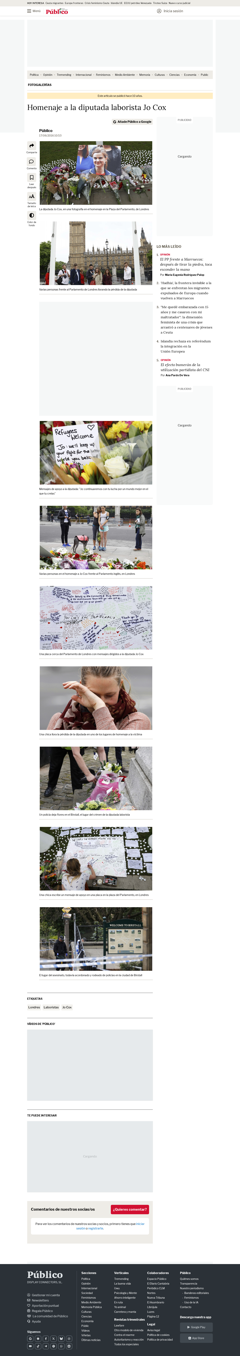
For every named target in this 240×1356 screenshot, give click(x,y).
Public (204, 74)
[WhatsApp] (61, 1346)
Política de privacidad (160, 1339)
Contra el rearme (124, 1334)
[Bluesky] (61, 1339)
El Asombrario (155, 1302)
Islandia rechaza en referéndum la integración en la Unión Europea (186, 346)
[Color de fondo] (31, 215)
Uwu (117, 1288)
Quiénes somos (189, 1278)
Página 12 (153, 1316)
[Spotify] (53, 1346)
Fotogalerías (40, 85)
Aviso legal (153, 1330)
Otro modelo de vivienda (128, 1330)
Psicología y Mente (125, 1293)
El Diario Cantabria (158, 1283)
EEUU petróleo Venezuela (138, 3)
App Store (198, 1338)
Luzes (150, 1311)
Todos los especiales (126, 1344)
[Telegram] (46, 1346)
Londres (34, 1007)
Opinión (47, 74)
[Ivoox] (69, 1346)
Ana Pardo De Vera (177, 375)
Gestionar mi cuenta (45, 1295)
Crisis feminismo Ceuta (97, 3)
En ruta (118, 1302)
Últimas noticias (90, 1340)
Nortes (151, 1293)
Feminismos (103, 74)
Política (34, 74)
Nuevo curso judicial (179, 3)
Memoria (144, 74)
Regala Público (42, 1311)
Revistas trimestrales (129, 1319)
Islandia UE (117, 3)
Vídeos (85, 1330)
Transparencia (188, 1283)
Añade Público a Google (134, 122)
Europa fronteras (74, 3)
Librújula (152, 1307)
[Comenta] (31, 161)
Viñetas (86, 1335)
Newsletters (40, 1300)
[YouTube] (30, 1346)
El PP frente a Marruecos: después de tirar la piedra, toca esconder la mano (186, 264)
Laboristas (51, 1007)
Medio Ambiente (125, 74)
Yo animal (120, 1307)
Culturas (160, 74)
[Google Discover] (38, 1339)
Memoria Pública (91, 1307)
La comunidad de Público (50, 1316)
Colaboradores (158, 1273)
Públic (85, 1325)
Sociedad (87, 1293)
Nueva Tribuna (156, 1297)
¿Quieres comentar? (130, 1209)
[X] (53, 1339)
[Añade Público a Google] (30, 1339)
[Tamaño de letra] (31, 196)
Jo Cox (67, 1007)
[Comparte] (31, 145)
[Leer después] (31, 177)
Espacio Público (156, 1278)
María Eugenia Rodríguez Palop (184, 274)
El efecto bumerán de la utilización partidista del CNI (185, 367)
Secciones (88, 1273)
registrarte (95, 1228)
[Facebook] (46, 1339)
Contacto (185, 1307)
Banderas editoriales (196, 1293)
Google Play (198, 1327)
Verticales (121, 1273)
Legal (151, 1324)
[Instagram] (69, 1339)
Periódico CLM (156, 1288)
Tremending (64, 74)
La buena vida (122, 1283)
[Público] (57, 11)
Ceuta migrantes (54, 3)
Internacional (84, 74)
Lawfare (119, 1325)
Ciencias (174, 74)
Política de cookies (158, 1334)
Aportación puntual (45, 1305)
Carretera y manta (125, 1311)
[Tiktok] (38, 1346)
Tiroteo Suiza (160, 3)
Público (45, 130)
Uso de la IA (191, 1302)
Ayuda (36, 1321)
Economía (190, 74)
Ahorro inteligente (125, 1297)
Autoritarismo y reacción (129, 1339)
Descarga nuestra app (195, 1317)
